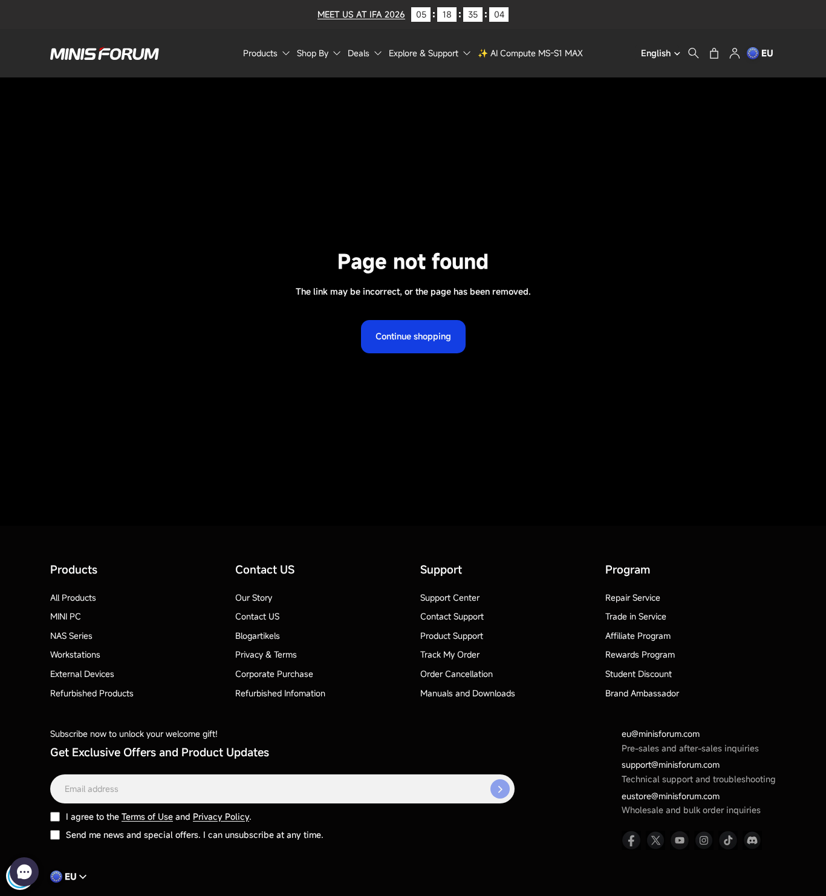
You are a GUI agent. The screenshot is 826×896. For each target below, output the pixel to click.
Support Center (450, 597)
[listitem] (631, 840)
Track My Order (450, 654)
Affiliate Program (638, 635)
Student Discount (638, 673)
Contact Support (452, 616)
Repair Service (632, 597)
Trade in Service (635, 616)
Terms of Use (147, 816)
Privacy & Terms (266, 654)
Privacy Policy (221, 816)
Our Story (253, 597)
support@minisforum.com (671, 764)
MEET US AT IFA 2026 (361, 14)
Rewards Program (640, 654)
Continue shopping (413, 336)
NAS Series (71, 635)
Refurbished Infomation (280, 693)
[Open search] (693, 53)
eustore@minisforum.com (671, 796)
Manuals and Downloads (467, 693)
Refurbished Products (92, 693)
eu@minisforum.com (661, 733)
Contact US (257, 616)
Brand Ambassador (642, 693)
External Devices (82, 673)
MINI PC (65, 616)
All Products (73, 597)
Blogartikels (257, 635)
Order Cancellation (456, 673)
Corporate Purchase (274, 673)
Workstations (75, 654)
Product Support (451, 635)
